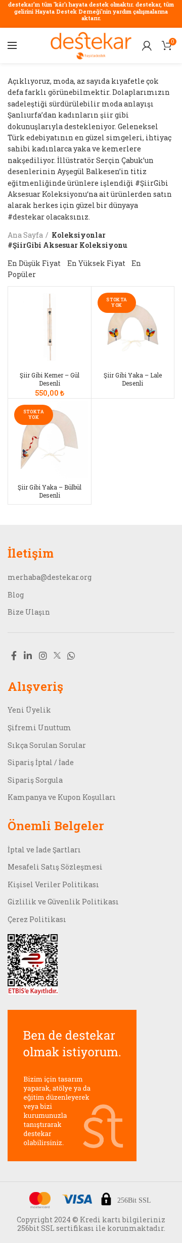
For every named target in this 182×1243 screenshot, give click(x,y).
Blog (16, 595)
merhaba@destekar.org (50, 577)
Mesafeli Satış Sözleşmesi (55, 867)
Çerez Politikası (37, 919)
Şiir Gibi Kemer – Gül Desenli (49, 379)
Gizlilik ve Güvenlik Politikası (63, 901)
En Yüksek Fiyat (96, 263)
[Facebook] (14, 655)
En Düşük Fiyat (34, 263)
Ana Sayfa (25, 235)
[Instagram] (43, 655)
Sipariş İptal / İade (41, 762)
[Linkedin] (27, 655)
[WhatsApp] (71, 655)
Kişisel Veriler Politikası (53, 884)
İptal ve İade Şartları (44, 849)
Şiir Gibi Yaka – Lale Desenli (133, 379)
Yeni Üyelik (29, 710)
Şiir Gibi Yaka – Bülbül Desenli (49, 491)
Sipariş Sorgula (35, 780)
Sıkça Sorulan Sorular (47, 745)
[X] (57, 655)
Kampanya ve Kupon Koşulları (62, 797)
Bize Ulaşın (29, 612)
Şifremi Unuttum (39, 727)
